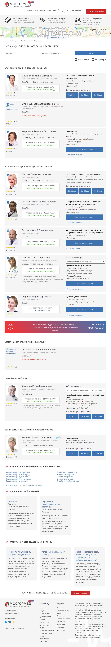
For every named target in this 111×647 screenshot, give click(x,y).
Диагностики (51, 10)
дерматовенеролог (38, 389)
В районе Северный (65, 474)
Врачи (42, 608)
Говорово (87, 302)
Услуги (42, 611)
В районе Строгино (65, 477)
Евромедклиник (72, 438)
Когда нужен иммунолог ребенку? (53, 553)
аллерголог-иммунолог (39, 107)
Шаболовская (89, 139)
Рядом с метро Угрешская (17, 481)
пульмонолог (44, 79)
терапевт (53, 79)
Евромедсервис (72, 131)
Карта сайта (61, 630)
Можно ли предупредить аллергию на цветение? (19, 553)
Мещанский (75, 408)
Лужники (92, 209)
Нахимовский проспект (95, 179)
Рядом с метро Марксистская (18, 479)
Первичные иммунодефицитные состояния (51, 504)
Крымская (88, 273)
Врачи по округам (46, 633)
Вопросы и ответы (64, 619)
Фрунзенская (82, 209)
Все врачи (43, 641)
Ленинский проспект (74, 139)
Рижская (83, 404)
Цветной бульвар (73, 406)
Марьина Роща (87, 406)
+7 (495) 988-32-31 (75, 10)
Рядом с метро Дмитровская (18, 472)
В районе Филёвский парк (68, 481)
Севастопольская (73, 182)
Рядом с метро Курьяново (17, 477)
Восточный (75, 445)
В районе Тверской (65, 479)
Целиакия (12, 501)
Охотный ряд (88, 401)
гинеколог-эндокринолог (39, 260)
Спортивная (71, 209)
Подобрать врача (96, 11)
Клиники (43, 620)
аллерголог (26, 79)
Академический (76, 279)
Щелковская (89, 443)
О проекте (61, 608)
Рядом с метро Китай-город (17, 474)
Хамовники (75, 212)
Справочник (61, 616)
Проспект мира (72, 404)
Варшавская (71, 179)
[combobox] (20, 53)
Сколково (70, 304)
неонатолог (45, 440)
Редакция (60, 628)
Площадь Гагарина (73, 142)
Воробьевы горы (86, 271)
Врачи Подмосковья (44, 637)
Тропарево (70, 238)
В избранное (8, 76)
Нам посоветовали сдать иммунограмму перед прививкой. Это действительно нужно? (87, 555)
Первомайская (77, 443)
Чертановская (86, 182)
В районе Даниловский (67, 472)
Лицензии (61, 625)
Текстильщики (72, 83)
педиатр (60, 107)
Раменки (86, 279)
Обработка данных (12, 613)
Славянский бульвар (74, 302)
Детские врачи (45, 617)
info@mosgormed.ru (12, 611)
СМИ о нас (61, 622)
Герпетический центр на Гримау (78, 266)
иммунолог (35, 79)
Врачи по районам (47, 630)
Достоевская (77, 401)
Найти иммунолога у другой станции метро (24, 485)
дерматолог (51, 389)
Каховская (81, 179)
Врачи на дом (45, 614)
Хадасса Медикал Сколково (76, 297)
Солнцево (96, 302)
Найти (90, 53)
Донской (74, 86)
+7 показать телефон (74, 155)
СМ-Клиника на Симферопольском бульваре (83, 174)
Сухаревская (92, 404)
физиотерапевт (27, 109)
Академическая (72, 271)
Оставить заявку (80, 593)
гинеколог (25, 260)
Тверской (84, 408)
